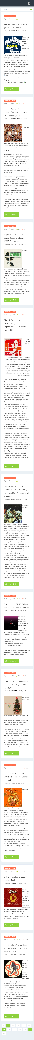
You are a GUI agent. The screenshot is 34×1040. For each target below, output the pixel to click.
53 (4, 1034)
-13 (24, 229)
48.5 (20, 939)
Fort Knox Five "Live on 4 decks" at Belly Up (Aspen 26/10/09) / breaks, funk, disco (16, 948)
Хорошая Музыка (10, 16)
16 (14, 1030)
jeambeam (16, 118)
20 (19, 229)
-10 (24, 19)
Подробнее (12, 89)
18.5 (20, 768)
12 (23, 1026)
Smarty (15, 610)
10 (13, 1026)
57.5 (19, 481)
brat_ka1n (16, 333)
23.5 (19, 103)
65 (19, 314)
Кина (14, 783)
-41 (25, 598)
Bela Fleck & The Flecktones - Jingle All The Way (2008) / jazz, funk (16, 684)
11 (18, 1026)
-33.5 (26, 676)
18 (25, 1030)
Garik (14, 954)
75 (19, 598)
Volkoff (15, 244)
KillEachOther (17, 30)
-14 (24, 871)
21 (19, 871)
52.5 (19, 676)
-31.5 (26, 481)
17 (19, 19)
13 (29, 1026)
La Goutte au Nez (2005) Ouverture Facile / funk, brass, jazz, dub (16, 776)
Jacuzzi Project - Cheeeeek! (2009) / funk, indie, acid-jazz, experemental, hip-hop (15, 112)
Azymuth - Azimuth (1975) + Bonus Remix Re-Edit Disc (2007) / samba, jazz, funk (15, 238)
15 (9, 1030)
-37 (25, 314)
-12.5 (26, 103)
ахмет (15, 691)
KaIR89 (15, 883)
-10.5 (26, 768)
